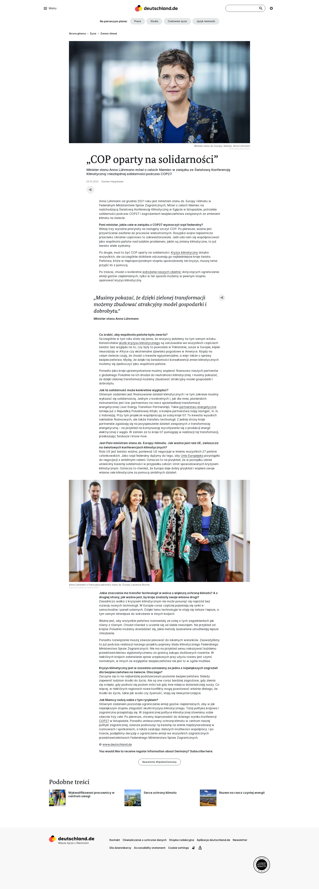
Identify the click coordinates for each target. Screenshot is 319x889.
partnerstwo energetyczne (197, 407)
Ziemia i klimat (108, 33)
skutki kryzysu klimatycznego (139, 343)
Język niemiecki (206, 21)
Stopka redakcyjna (181, 840)
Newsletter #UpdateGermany (159, 761)
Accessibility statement (149, 847)
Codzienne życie (177, 21)
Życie (93, 33)
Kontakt (114, 840)
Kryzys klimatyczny (184, 252)
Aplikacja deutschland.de (213, 840)
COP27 (104, 721)
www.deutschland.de (117, 744)
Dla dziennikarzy (120, 847)
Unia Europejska (192, 455)
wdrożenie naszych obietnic (161, 272)
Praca (137, 21)
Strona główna (77, 33)
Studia (154, 21)
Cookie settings (178, 847)
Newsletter (240, 840)
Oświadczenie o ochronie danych (144, 840)
